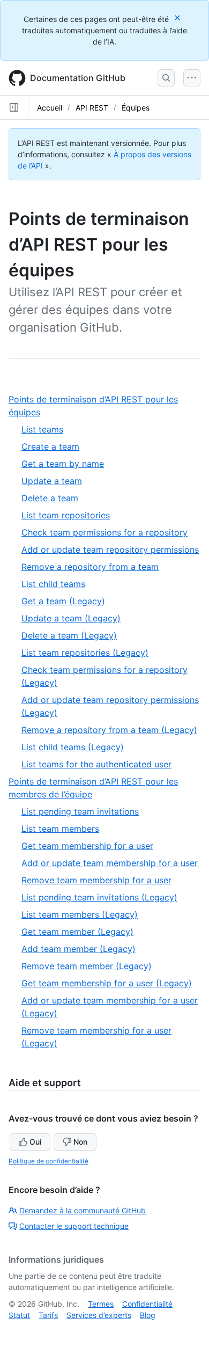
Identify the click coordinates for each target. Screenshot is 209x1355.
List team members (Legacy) (79, 914)
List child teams (53, 583)
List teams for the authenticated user (96, 764)
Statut (19, 1315)
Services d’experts (98, 1315)
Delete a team (49, 498)
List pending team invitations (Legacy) (99, 897)
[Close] (178, 17)
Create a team (50, 446)
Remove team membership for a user (96, 880)
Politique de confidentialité (48, 1161)
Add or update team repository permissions (110, 549)
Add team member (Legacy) (78, 948)
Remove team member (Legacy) (86, 966)
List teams (42, 429)
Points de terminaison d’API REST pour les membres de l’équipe (93, 788)
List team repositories (65, 515)
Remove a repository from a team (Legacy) (109, 729)
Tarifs (48, 1315)
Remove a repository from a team (90, 566)
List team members (60, 828)
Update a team (51, 480)
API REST (92, 107)
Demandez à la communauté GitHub (82, 1210)
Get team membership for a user (87, 845)
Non (80, 1141)
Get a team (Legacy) (63, 601)
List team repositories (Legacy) (84, 652)
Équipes (136, 107)
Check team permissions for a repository (104, 532)
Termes (101, 1303)
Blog (147, 1315)
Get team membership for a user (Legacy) (106, 983)
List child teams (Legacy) (72, 747)
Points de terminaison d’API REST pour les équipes (93, 406)
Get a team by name (62, 463)
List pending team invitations (80, 811)
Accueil (49, 107)
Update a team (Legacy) (71, 618)
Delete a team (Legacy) (69, 635)
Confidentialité (147, 1303)
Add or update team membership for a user (109, 863)
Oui (35, 1141)
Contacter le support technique (74, 1226)
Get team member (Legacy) (77, 931)
